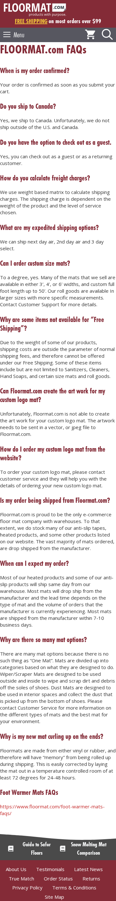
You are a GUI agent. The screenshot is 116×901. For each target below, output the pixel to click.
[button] (107, 35)
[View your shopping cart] (90, 35)
